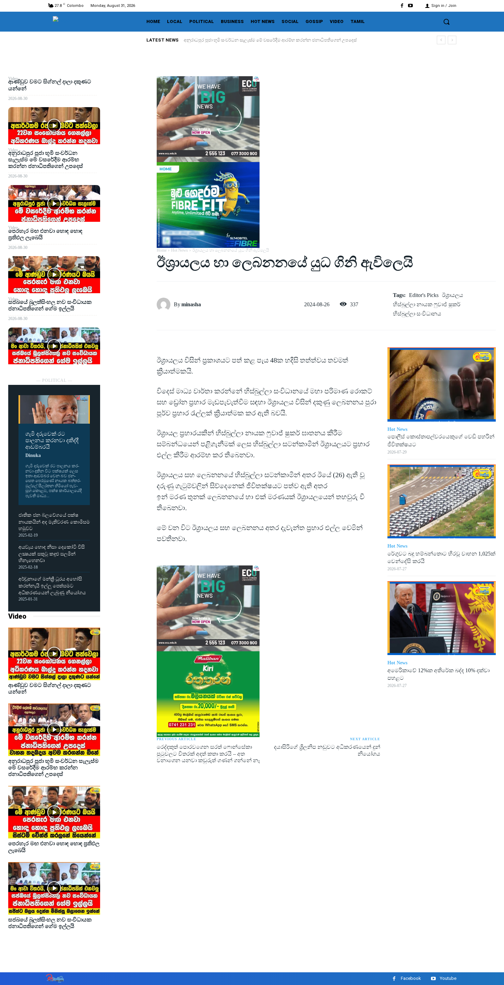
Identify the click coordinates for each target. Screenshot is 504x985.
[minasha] (165, 304)
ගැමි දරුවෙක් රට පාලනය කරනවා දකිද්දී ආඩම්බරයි (52, 440)
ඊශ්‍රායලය (452, 295)
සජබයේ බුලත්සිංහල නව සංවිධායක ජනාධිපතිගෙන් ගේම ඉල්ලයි (50, 305)
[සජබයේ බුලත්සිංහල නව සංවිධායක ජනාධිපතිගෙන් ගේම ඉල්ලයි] (54, 346)
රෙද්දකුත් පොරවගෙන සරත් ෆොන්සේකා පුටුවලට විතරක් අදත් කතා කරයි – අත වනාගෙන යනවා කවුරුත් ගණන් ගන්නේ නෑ (208, 753)
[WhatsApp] (128, 131)
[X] (128, 99)
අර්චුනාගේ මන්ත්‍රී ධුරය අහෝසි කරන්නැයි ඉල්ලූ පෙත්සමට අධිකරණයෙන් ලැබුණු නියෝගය (52, 585)
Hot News (179, 250)
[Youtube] (410, 5)
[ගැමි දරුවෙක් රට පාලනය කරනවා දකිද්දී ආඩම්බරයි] (54, 409)
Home (162, 250)
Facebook (411, 978)
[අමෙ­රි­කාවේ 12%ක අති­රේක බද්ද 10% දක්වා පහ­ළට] (441, 618)
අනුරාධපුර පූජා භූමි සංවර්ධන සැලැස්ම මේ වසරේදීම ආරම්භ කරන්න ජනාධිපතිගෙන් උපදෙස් (270, 40)
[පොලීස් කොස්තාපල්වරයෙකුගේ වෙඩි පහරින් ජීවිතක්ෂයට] (441, 384)
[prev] (441, 40)
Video (17, 616)
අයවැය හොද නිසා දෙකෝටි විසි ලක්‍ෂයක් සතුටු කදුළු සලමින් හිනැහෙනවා (52, 554)
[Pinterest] (128, 115)
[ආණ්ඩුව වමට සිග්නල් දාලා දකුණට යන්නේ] (54, 125)
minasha (191, 304)
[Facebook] (402, 5)
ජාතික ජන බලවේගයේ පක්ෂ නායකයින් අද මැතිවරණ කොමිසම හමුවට (54, 522)
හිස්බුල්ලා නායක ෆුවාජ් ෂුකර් (426, 304)
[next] (452, 40)
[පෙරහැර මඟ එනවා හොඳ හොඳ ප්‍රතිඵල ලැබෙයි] (54, 274)
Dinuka (33, 455)
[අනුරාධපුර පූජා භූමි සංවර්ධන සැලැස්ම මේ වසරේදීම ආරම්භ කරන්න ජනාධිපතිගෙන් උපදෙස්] (54, 203)
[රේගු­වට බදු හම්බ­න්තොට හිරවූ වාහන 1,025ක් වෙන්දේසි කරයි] (441, 501)
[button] (446, 22)
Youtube (448, 978)
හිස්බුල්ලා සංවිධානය (417, 314)
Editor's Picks (424, 295)
